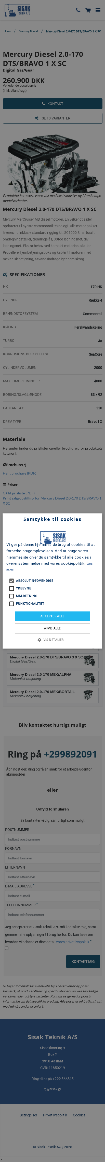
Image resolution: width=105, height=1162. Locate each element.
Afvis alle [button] (52, 628)
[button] (52, 639)
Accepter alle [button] (52, 616)
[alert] (52, 581)
